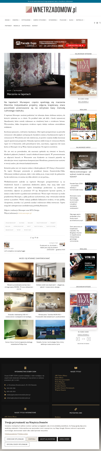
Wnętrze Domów (60, 390)
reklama (7, 226)
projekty (53, 223)
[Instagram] (97, 23)
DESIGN (7, 20)
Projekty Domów (60, 386)
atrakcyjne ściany (10, 223)
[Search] (100, 23)
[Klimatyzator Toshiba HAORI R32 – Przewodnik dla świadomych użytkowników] (50, 302)
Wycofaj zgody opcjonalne (17, 444)
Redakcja (17, 26)
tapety (29, 226)
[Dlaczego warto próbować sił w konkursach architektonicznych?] (91, 217)
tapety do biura (38, 226)
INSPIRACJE (79, 20)
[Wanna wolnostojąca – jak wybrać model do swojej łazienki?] (83, 160)
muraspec (30, 223)
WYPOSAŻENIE (26, 20)
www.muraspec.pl (24, 213)
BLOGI (71, 20)
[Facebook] (94, 23)
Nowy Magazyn (60, 382)
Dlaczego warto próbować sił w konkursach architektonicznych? (76, 217)
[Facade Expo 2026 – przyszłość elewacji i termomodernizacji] (91, 186)
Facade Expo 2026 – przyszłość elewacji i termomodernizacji (76, 187)
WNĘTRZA (15, 20)
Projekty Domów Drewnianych (64, 388)
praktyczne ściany (42, 223)
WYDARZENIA (53, 20)
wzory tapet (27, 230)
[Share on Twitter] (33, 238)
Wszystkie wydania (83, 343)
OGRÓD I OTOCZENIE (39, 20)
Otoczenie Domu (60, 384)
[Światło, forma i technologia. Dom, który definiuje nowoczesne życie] (50, 329)
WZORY (19, 230)
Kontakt (35, 26)
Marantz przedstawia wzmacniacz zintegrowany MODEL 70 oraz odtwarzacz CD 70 (19, 287)
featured (21, 223)
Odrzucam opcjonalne (15, 439)
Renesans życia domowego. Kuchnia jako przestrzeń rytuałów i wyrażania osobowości (75, 202)
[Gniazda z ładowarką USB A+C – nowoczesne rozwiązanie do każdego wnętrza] (19, 302)
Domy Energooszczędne (62, 380)
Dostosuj (31, 439)
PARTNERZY (8, 26)
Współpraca (26, 26)
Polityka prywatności (11, 434)
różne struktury (18, 226)
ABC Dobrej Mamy (61, 376)
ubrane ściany (9, 230)
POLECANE (63, 20)
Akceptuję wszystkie (47, 439)
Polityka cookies (23, 434)
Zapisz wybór (64, 439)
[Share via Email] (37, 238)
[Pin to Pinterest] (35, 238)
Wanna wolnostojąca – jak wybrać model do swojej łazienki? (80, 174)
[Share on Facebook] (31, 238)
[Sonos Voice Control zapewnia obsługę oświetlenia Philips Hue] (19, 329)
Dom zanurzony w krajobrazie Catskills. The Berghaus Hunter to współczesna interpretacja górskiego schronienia (76, 234)
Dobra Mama (59, 378)
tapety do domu (50, 226)
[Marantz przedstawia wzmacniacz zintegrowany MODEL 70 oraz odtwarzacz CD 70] (19, 272)
